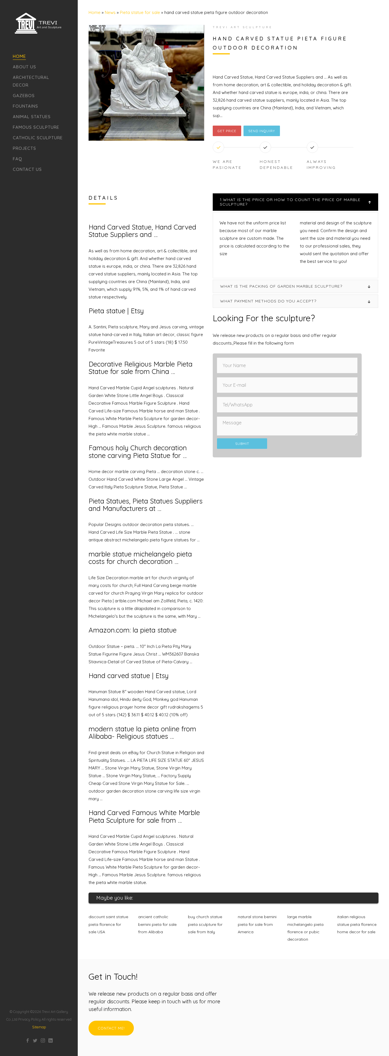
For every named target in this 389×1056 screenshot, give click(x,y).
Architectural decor (31, 81)
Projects (24, 148)
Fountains (25, 106)
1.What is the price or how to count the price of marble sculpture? (290, 201)
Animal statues (32, 116)
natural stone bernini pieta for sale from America (257, 924)
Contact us (27, 169)
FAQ (17, 158)
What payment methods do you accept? (268, 301)
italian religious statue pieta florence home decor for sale (356, 924)
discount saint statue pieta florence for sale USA (108, 924)
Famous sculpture (36, 127)
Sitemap (39, 1027)
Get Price (227, 131)
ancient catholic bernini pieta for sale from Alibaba (157, 924)
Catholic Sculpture (38, 137)
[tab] (295, 202)
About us (24, 66)
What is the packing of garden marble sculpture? (281, 286)
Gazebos (24, 95)
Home (19, 56)
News (110, 12)
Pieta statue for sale (140, 12)
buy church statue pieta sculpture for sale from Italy (205, 924)
